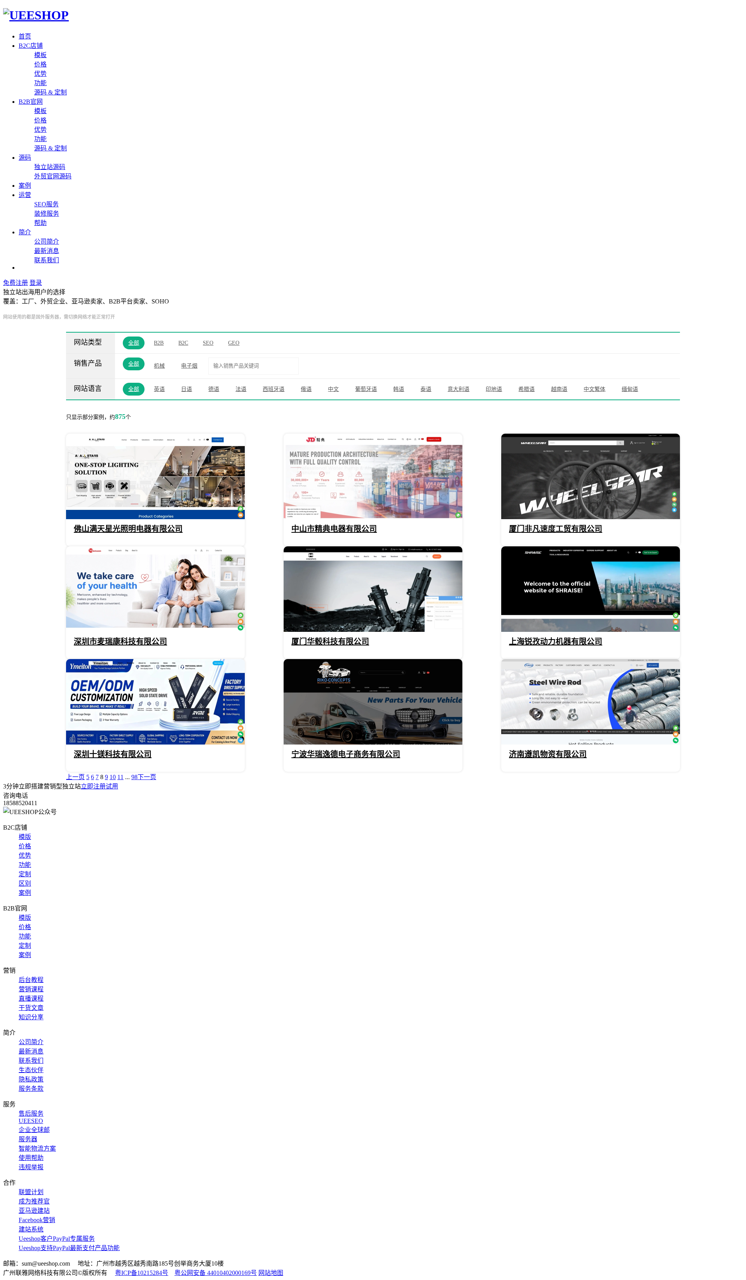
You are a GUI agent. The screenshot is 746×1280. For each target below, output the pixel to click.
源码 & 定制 (50, 92)
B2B (159, 343)
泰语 (425, 389)
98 (134, 777)
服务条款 (31, 1088)
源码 (25, 157)
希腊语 (526, 389)
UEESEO (31, 1121)
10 (113, 777)
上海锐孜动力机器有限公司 (555, 641)
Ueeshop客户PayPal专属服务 (57, 1238)
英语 (159, 389)
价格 (40, 64)
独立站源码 (49, 167)
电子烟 (189, 366)
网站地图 (270, 1273)
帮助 (40, 223)
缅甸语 (630, 389)
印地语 (494, 389)
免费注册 (15, 282)
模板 (40, 55)
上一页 (75, 777)
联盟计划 (31, 1192)
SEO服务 (46, 204)
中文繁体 (594, 389)
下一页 (147, 777)
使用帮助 (31, 1157)
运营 (25, 195)
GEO (233, 343)
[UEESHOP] (36, 15)
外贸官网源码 (52, 176)
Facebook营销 (37, 1220)
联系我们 (46, 260)
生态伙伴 (31, 1070)
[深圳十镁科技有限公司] (155, 742)
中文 (333, 389)
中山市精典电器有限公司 (334, 529)
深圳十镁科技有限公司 (113, 754)
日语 (186, 389)
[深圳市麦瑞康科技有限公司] (155, 629)
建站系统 (31, 1229)
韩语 (398, 389)
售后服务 (31, 1113)
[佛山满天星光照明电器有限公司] (155, 517)
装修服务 (46, 213)
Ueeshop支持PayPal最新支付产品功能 (69, 1248)
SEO (208, 343)
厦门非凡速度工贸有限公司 (555, 529)
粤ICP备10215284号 (141, 1273)
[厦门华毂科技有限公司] (373, 629)
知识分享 (31, 1017)
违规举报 (31, 1167)
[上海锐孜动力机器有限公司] (590, 629)
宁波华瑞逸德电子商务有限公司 (345, 754)
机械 (159, 366)
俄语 (306, 389)
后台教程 (31, 980)
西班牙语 (273, 389)
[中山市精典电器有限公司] (373, 517)
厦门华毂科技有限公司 (330, 641)
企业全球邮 (34, 1130)
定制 (25, 874)
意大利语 (458, 389)
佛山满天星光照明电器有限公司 (128, 529)
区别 (25, 883)
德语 (213, 389)
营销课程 (31, 989)
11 (120, 777)
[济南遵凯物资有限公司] (590, 742)
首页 (25, 36)
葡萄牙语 (366, 389)
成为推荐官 (34, 1201)
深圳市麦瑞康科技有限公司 (120, 641)
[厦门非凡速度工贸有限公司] (590, 517)
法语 (240, 389)
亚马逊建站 (34, 1210)
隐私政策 (31, 1079)
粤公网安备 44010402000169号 (215, 1273)
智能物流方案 (37, 1148)
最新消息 (46, 251)
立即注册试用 (99, 786)
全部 (133, 343)
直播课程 (31, 998)
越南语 (559, 389)
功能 (40, 83)
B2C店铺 (31, 45)
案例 (25, 185)
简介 (25, 232)
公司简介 (46, 241)
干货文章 (31, 1007)
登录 (36, 282)
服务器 (28, 1139)
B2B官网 (31, 101)
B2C (183, 343)
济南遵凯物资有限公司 (548, 754)
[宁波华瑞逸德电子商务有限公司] (373, 742)
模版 (25, 837)
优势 (40, 73)
